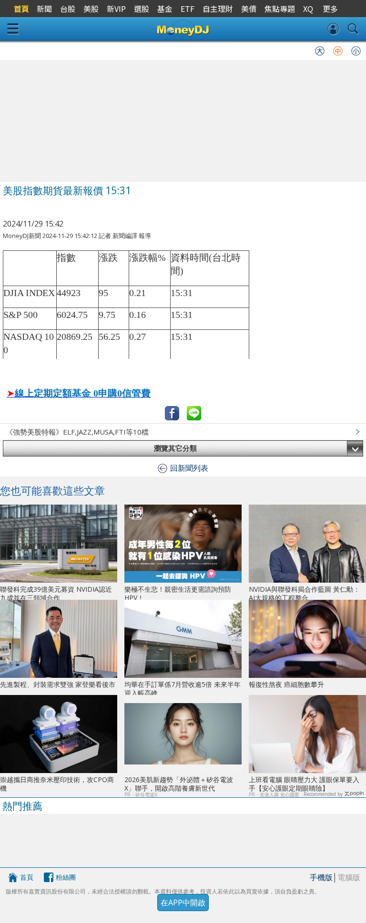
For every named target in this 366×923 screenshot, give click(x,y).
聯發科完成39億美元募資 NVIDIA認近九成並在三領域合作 (56, 593)
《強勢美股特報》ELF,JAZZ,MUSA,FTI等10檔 (77, 432)
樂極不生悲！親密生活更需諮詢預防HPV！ (177, 593)
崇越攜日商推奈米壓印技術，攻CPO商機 (57, 783)
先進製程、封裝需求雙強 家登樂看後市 (57, 684)
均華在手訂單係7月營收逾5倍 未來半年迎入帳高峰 (182, 688)
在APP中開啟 (183, 902)
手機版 (321, 877)
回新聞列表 (189, 468)
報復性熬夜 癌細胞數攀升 (286, 684)
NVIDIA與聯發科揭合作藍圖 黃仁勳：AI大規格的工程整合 (304, 593)
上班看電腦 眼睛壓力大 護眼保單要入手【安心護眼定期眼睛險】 (304, 783)
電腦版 (348, 877)
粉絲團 (66, 877)
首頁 (26, 877)
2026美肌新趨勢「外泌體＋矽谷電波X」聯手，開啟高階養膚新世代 (178, 783)
